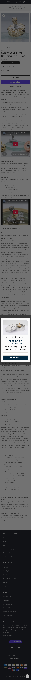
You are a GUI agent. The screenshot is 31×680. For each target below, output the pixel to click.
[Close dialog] (28, 320)
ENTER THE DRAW (15, 358)
